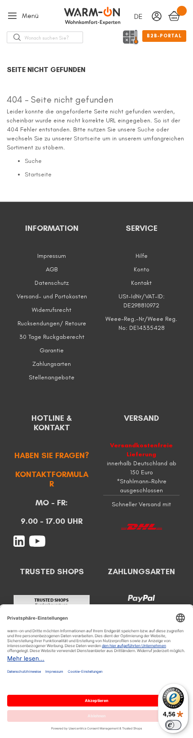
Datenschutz (52, 283)
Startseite (87, 138)
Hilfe (142, 256)
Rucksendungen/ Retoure (52, 323)
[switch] (173, 725)
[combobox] (54, 37)
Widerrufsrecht (51, 310)
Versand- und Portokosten (52, 296)
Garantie (51, 350)
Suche (145, 129)
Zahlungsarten (51, 364)
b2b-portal (164, 36)
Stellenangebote (52, 377)
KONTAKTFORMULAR (51, 479)
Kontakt (141, 283)
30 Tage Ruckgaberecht (51, 337)
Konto (141, 269)
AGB (51, 269)
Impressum (51, 256)
